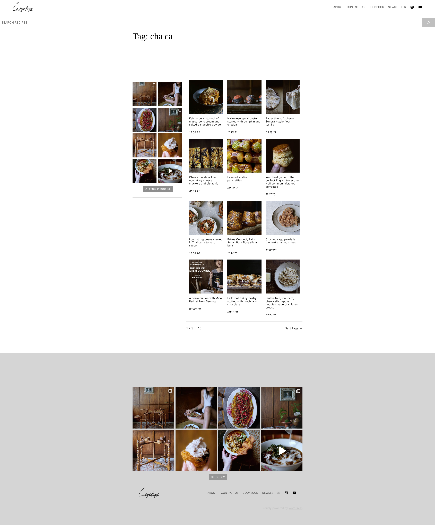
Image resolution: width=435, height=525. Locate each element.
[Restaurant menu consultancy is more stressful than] (144, 120)
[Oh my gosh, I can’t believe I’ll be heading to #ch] (170, 94)
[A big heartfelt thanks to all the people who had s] (170, 171)
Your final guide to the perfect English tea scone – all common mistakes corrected (282, 182)
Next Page (293, 328)
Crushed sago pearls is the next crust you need (281, 241)
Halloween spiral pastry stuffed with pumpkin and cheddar (243, 121)
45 (199, 328)
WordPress (295, 508)
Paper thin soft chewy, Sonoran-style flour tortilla (280, 121)
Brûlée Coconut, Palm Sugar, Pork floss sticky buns (242, 242)
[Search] (428, 22)
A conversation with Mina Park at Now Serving (205, 300)
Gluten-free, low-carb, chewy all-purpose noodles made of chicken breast (282, 303)
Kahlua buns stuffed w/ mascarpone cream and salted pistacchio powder (205, 121)
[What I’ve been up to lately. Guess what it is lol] (144, 145)
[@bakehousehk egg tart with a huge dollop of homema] (170, 145)
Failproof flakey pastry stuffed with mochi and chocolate (242, 301)
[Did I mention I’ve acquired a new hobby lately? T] (170, 120)
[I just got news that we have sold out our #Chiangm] (144, 171)
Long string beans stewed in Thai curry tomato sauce (205, 242)
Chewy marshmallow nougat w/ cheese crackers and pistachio (203, 180)
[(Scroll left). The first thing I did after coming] (144, 94)
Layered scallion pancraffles (237, 179)
